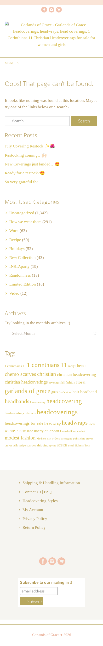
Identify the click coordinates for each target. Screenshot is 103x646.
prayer (89, 438)
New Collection (22, 257)
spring (52, 445)
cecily (71, 366)
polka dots (79, 438)
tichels (79, 445)
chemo (80, 365)
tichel (71, 445)
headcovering (64, 401)
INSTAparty (19, 266)
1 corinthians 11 (47, 364)
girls (54, 392)
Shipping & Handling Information (51, 483)
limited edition (68, 431)
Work (14, 230)
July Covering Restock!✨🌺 (30, 146)
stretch (62, 445)
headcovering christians (20, 413)
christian (46, 374)
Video (14, 293)
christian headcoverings (26, 381)
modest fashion (20, 437)
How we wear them (25, 221)
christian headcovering (76, 374)
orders (56, 438)
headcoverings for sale (24, 423)
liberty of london (46, 431)
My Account (33, 509)
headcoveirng (37, 402)
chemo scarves (20, 374)
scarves (31, 445)
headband (88, 391)
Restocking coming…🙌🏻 (26, 155)
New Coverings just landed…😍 (32, 164)
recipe (22, 445)
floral (81, 382)
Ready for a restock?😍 (25, 173)
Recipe (15, 240)
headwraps (75, 422)
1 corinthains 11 (15, 366)
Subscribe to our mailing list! (46, 582)
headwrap (52, 423)
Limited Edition (22, 284)
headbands (17, 401)
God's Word (65, 392)
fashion (70, 382)
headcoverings (57, 412)
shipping (42, 445)
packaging (66, 438)
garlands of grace (27, 391)
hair (76, 391)
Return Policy (34, 527)
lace (30, 431)
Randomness (20, 275)
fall (62, 382)
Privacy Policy (35, 518)
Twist (87, 445)
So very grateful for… (23, 182)
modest (81, 431)
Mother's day (44, 438)
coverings (54, 382)
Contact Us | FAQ (37, 492)
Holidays (17, 248)
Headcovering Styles (40, 501)
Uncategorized (21, 213)
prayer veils (11, 445)
